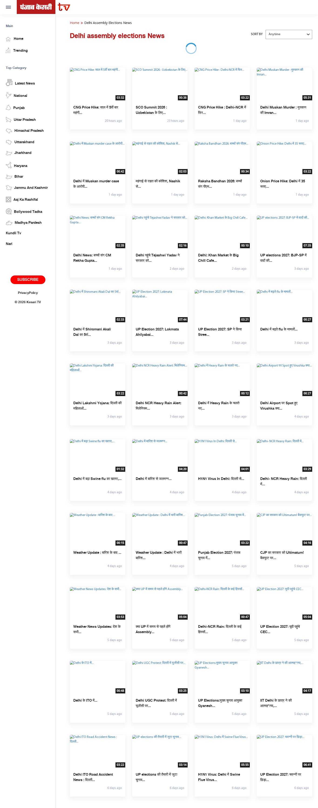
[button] (289, 34)
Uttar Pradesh (25, 120)
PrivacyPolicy (28, 293)
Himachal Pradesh (29, 131)
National (20, 96)
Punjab (19, 108)
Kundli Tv (13, 233)
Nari (9, 244)
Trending (20, 51)
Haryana (20, 166)
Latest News (25, 83)
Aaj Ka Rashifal (26, 200)
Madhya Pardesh (28, 223)
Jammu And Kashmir (31, 188)
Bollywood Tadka (28, 212)
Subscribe (27, 280)
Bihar (18, 177)
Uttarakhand (24, 142)
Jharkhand (22, 153)
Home (18, 39)
